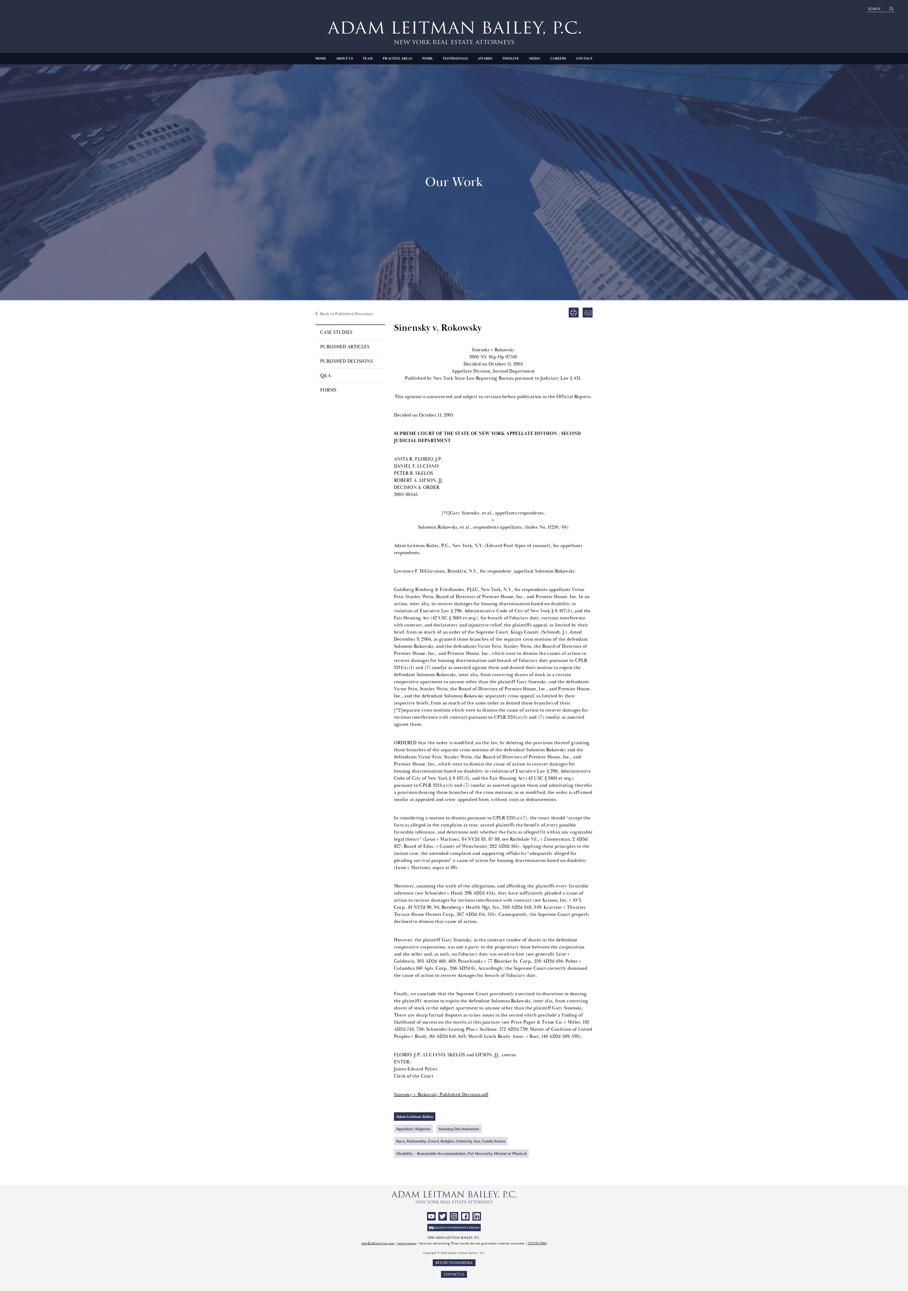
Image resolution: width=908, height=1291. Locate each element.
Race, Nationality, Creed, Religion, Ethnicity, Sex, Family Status (451, 1141)
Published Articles (344, 347)
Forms (328, 390)
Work (427, 59)
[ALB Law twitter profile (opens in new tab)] (442, 1216)
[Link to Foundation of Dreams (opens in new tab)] (454, 1227)
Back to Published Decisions (346, 314)
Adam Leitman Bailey (414, 1116)
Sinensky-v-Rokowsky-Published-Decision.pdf (441, 1094)
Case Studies (336, 332)
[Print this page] (574, 312)
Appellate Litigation (413, 1128)
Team (368, 59)
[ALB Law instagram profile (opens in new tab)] (454, 1216)
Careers (558, 59)
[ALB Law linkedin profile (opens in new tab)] (476, 1216)
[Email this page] (588, 312)
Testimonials (455, 59)
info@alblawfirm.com (378, 1243)
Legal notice (406, 1243)
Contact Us (454, 1274)
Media (535, 59)
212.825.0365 (537, 1243)
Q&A (325, 375)
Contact (584, 59)
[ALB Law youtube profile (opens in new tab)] (431, 1216)
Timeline (510, 59)
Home (320, 59)
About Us (344, 59)
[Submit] (891, 9)
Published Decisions (346, 361)
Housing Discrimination (459, 1128)
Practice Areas (397, 59)
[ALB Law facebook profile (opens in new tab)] (465, 1216)
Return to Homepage (454, 1263)
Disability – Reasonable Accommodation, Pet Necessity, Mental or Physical (461, 1153)
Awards (485, 59)
